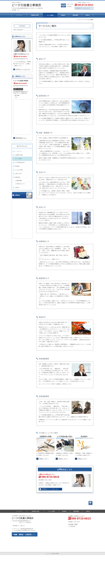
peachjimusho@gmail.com (20, 58)
